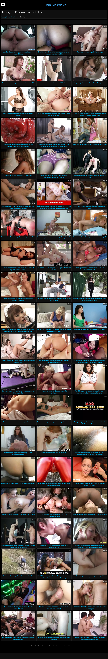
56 (69, 645)
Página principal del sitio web (10, 17)
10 (60, 645)
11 (65, 645)
